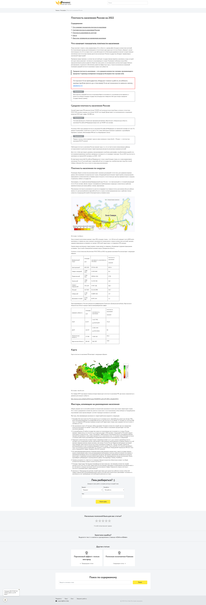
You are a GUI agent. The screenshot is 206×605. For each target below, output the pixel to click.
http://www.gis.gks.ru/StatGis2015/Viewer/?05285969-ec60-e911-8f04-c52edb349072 (95, 399)
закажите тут (77, 85)
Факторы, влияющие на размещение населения (89, 38)
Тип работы (106, 487)
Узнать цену (103, 502)
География (63, 10)
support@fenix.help (63, 601)
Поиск (140, 582)
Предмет (84, 487)
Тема (83, 493)
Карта (75, 35)
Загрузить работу (82, 599)
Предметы (59, 599)
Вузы (66, 599)
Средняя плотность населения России (86, 30)
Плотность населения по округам (84, 33)
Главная (57, 10)
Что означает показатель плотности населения (89, 27)
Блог (72, 599)
